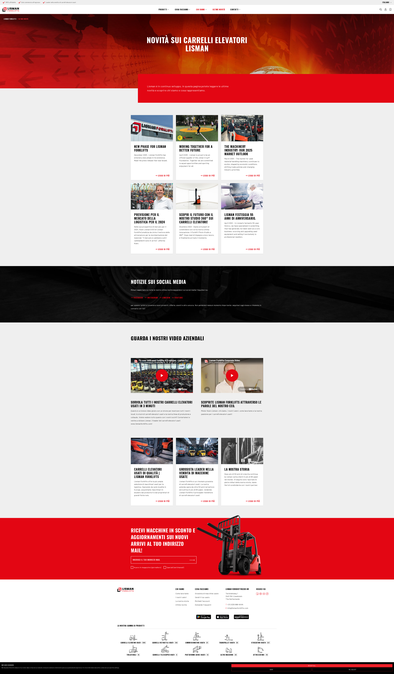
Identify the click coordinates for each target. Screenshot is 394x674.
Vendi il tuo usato (202, 597)
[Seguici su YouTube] (264, 593)
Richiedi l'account (202, 601)
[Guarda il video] (162, 375)
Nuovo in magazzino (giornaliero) (147, 567)
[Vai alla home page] (10, 9)
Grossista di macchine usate (206, 593)
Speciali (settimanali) (175, 567)
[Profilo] (385, 9)
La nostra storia (182, 601)
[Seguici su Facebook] (257, 593)
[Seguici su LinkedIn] (260, 593)
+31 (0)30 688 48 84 (235, 604)
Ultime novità (181, 605)
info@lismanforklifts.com (237, 608)
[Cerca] (381, 9)
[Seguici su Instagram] (267, 593)
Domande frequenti (203, 605)
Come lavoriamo (182, 593)
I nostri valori (181, 597)
